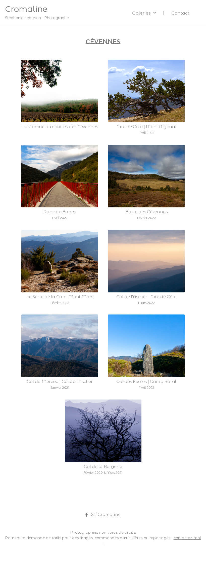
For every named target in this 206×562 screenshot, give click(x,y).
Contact (180, 13)
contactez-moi (187, 538)
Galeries (141, 13)
